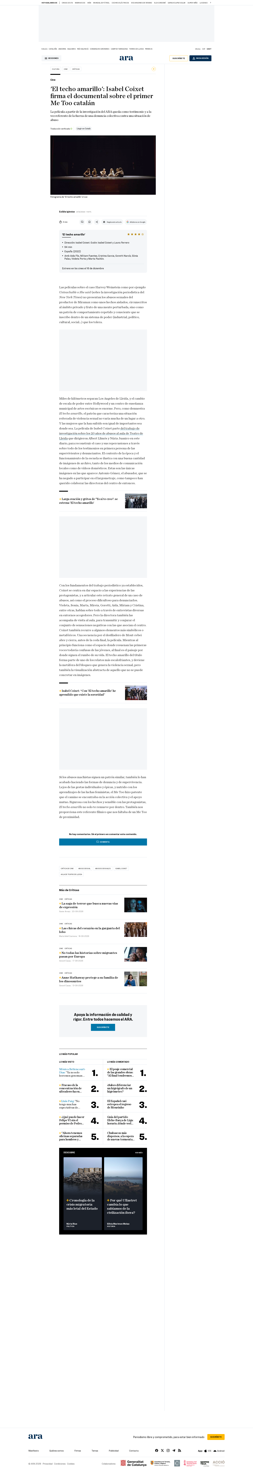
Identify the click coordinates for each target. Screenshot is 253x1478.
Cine (66, 69)
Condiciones (60, 1463)
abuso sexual (84, 868)
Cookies (71, 1463)
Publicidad (114, 1450)
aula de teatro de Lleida (71, 874)
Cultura (55, 69)
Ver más (139, 1153)
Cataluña (53, 49)
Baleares (71, 49)
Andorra (62, 49)
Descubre (69, 1152)
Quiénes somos (56, 1450)
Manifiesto (33, 1450)
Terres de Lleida (136, 49)
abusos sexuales (103, 868)
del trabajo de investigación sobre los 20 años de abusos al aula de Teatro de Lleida (101, 433)
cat (203, 49)
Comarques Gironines (99, 49)
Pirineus (148, 49)
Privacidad (48, 1463)
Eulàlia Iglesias (67, 211)
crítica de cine (67, 868)
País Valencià (82, 49)
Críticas (76, 69)
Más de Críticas (69, 890)
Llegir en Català (83, 128)
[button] (210, 3)
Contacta (134, 1450)
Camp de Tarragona (119, 49)
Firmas (77, 1450)
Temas (95, 1450)
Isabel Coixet (121, 868)
